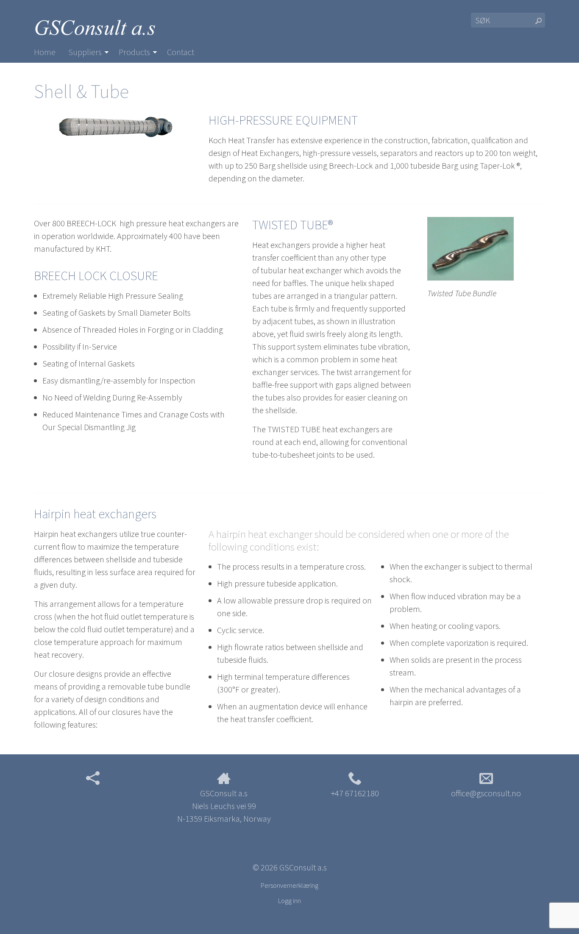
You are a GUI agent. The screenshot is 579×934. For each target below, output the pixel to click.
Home (45, 52)
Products (134, 52)
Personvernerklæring (289, 885)
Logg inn (289, 900)
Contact (180, 52)
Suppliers (85, 52)
